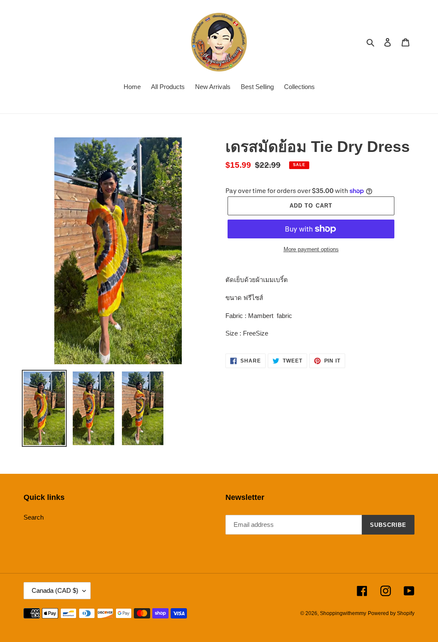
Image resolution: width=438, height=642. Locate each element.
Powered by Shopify (391, 613)
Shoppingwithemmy (343, 613)
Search (34, 517)
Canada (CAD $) (55, 590)
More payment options (311, 249)
